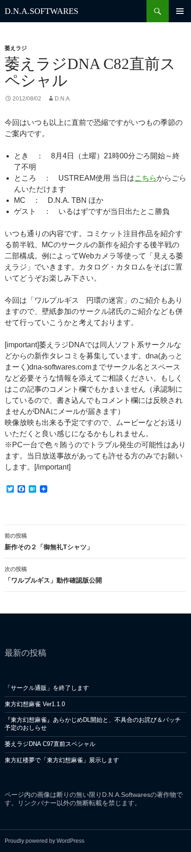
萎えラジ (16, 48)
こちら (145, 178)
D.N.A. (63, 98)
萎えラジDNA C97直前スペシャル (50, 743)
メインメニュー (180, 11)
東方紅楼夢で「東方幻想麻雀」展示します (62, 760)
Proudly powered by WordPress (44, 841)
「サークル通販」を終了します (47, 687)
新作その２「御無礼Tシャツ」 (49, 541)
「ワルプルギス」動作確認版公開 (53, 575)
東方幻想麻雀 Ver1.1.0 (35, 704)
